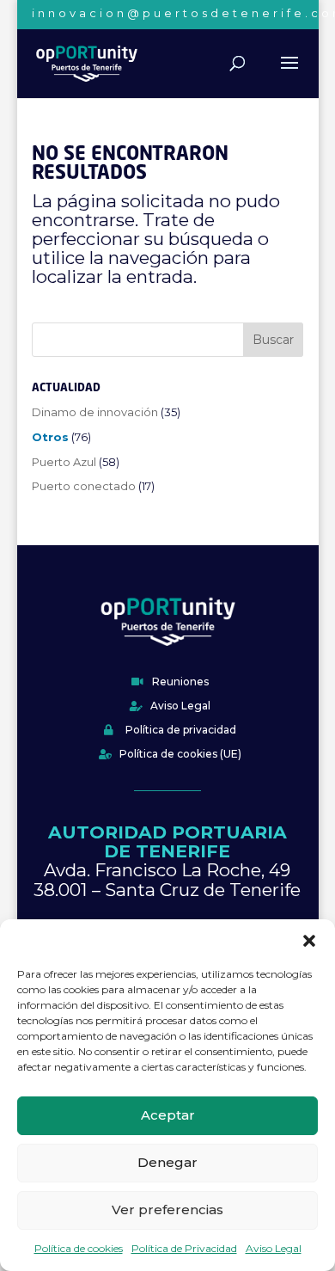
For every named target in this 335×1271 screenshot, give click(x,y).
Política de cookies (78, 1248)
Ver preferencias (167, 1209)
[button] (309, 940)
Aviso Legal (274, 1248)
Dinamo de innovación (95, 412)
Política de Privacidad (184, 1248)
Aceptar (168, 1115)
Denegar (167, 1162)
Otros (50, 437)
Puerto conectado (84, 486)
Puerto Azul (64, 462)
